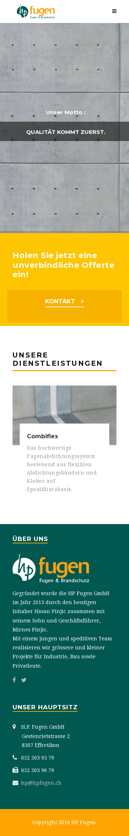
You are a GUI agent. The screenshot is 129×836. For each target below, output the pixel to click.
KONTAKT (60, 301)
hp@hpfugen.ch (41, 783)
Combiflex (42, 436)
